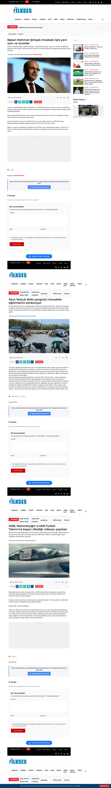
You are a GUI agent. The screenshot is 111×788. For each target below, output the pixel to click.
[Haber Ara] (102, 19)
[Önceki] (100, 27)
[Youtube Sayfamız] (101, 2)
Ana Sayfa (13, 34)
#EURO (14, 656)
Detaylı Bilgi (77, 786)
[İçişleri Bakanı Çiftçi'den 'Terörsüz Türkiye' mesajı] (78, 64)
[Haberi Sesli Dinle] (57, 97)
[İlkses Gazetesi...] (22, 10)
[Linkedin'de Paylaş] (30, 101)
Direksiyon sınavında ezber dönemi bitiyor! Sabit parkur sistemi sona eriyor (43, 27)
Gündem (26, 19)
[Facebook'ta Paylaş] (15, 101)
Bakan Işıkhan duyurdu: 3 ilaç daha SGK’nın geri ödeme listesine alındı (57, 293)
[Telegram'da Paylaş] (27, 101)
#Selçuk (23, 396)
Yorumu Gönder (16, 244)
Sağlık (62, 19)
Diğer (90, 19)
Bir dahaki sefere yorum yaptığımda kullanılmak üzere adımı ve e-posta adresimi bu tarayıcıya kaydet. (38, 238)
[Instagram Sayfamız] (95, 2)
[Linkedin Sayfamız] (98, 2)
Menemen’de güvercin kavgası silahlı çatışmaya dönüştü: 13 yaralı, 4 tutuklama (45, 293)
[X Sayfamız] (90, 2)
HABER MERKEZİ (37, 54)
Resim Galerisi (65, 2)
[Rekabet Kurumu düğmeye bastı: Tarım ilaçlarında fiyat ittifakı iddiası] (78, 81)
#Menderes (15, 396)
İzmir (55, 19)
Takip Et (38, 102)
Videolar (73, 2)
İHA (35, 316)
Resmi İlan (70, 19)
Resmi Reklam (81, 19)
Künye (85, 2)
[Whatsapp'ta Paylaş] (23, 101)
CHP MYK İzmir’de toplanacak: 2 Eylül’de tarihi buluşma (35, 293)
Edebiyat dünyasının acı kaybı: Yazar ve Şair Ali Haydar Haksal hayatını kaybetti (92, 91)
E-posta (43, 229)
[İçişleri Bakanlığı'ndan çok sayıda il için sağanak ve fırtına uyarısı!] (78, 72)
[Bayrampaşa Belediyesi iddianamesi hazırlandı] (78, 56)
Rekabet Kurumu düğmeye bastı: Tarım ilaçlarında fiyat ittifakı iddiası (93, 82)
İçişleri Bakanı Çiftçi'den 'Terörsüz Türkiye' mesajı (92, 64)
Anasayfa (57, 2)
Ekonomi (43, 19)
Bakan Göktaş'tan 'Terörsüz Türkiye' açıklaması (93, 47)
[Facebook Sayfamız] (58, 267)
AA (35, 540)
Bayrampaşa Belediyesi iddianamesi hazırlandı (92, 56)
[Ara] (100, 40)
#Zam (12, 170)
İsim (11, 229)
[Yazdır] (67, 97)
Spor (49, 19)
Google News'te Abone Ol (40, 187)
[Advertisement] (72, 10)
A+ (64, 97)
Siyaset (34, 19)
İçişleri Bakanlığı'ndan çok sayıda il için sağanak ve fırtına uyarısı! (92, 73)
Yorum (12, 213)
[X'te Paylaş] (19, 101)
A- (61, 97)
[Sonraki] (102, 27)
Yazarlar (79, 2)
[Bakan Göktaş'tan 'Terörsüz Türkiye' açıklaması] (78, 47)
